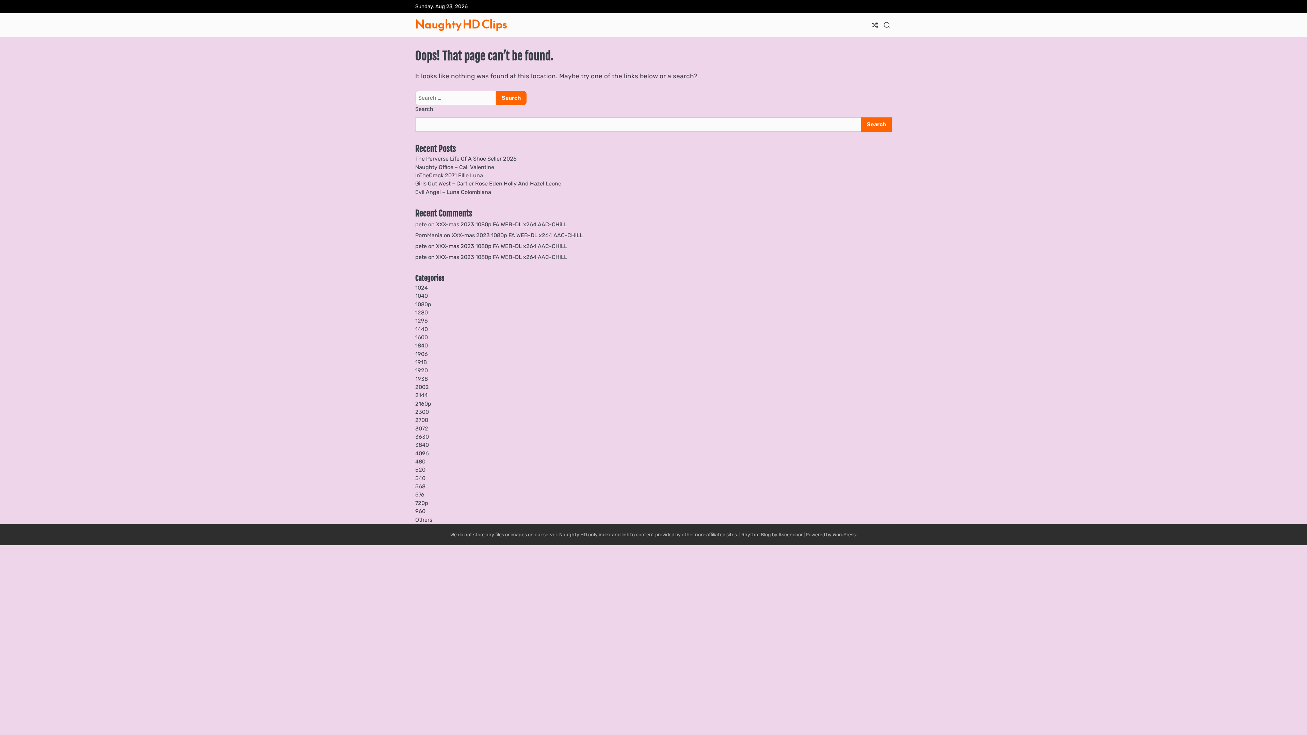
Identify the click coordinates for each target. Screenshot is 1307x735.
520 (420, 470)
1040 (421, 296)
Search (424, 109)
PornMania (428, 235)
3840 (422, 445)
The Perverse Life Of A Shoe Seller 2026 (466, 159)
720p (421, 503)
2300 (422, 412)
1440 (421, 329)
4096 (422, 453)
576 (419, 494)
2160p (423, 404)
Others (423, 520)
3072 (421, 428)
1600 (421, 337)
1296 (421, 320)
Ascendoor (790, 535)
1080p (423, 304)
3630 (422, 437)
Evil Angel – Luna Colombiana (453, 192)
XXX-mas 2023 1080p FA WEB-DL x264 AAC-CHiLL (501, 224)
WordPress (844, 535)
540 (420, 478)
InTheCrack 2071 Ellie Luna (449, 175)
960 (420, 511)
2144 (421, 395)
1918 (421, 362)
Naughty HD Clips (461, 24)
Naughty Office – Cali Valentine (454, 167)
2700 (421, 420)
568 (420, 486)
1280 (421, 312)
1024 (421, 287)
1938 (421, 379)
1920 (421, 370)
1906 (421, 354)
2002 (422, 387)
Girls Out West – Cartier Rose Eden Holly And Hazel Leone (488, 183)
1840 (421, 345)
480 (420, 461)
